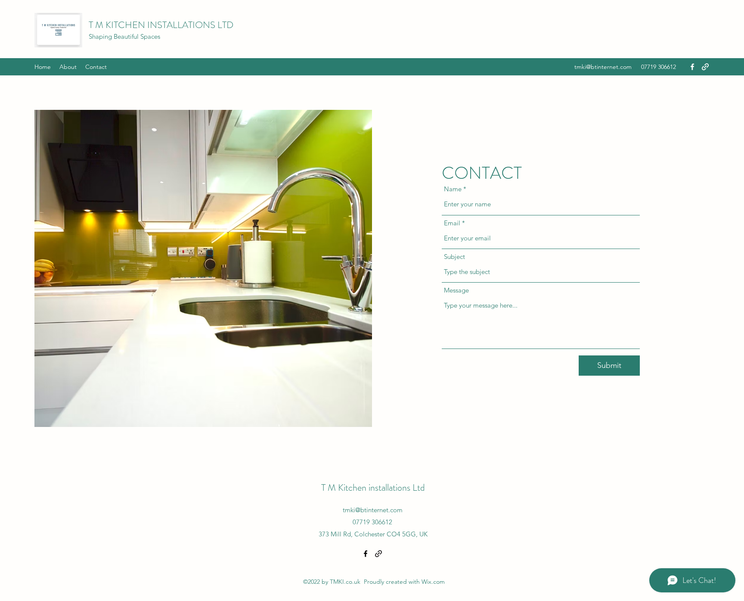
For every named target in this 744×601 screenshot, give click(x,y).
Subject (454, 256)
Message (456, 290)
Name (453, 189)
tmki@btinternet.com (603, 67)
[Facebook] (692, 66)
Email (452, 223)
